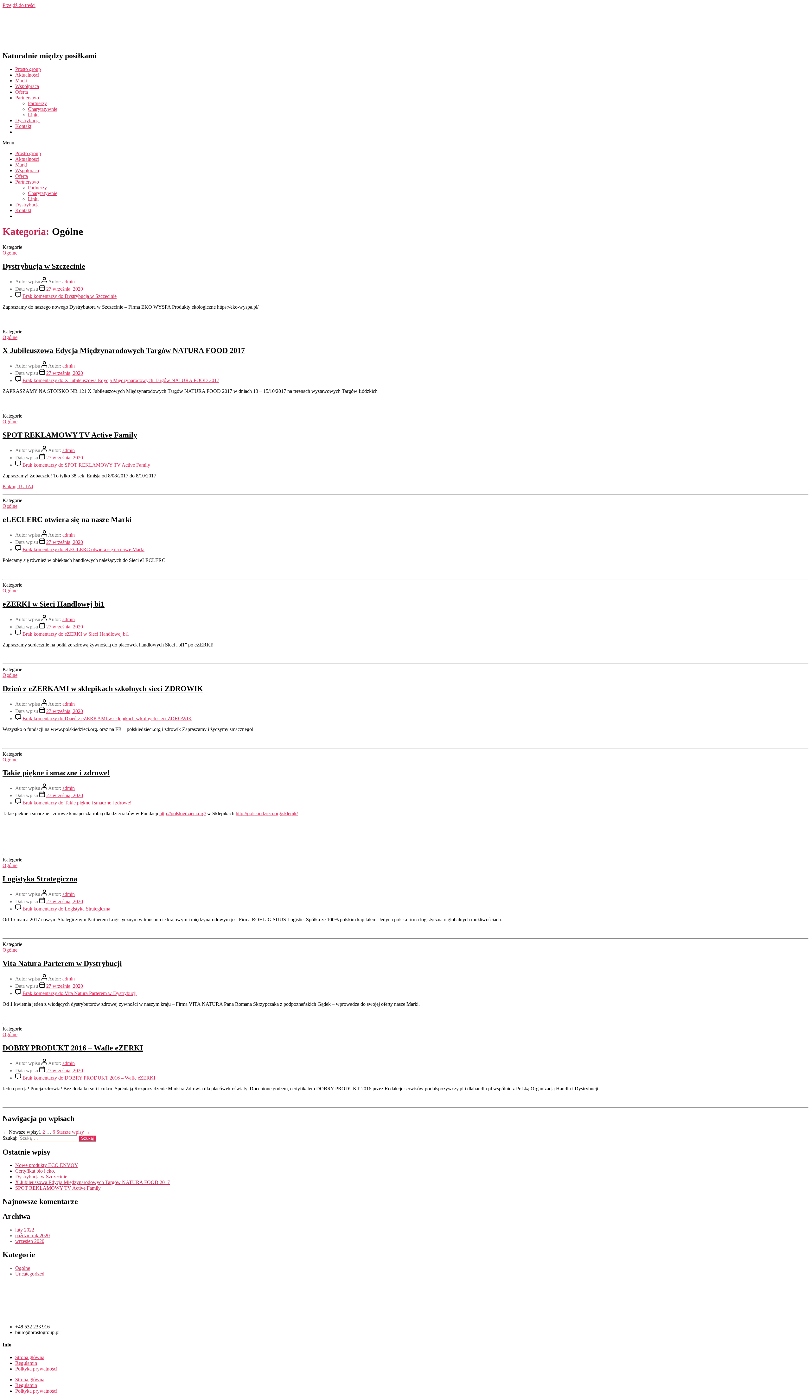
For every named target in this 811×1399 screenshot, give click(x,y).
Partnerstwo (27, 97)
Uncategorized (29, 1273)
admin (68, 281)
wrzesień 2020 (29, 1241)
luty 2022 (24, 1229)
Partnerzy (37, 103)
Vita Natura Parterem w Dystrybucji (62, 963)
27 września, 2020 (64, 289)
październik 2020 (32, 1235)
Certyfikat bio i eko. (35, 1171)
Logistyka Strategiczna (40, 879)
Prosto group (28, 69)
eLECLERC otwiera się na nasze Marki (67, 519)
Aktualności (27, 75)
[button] (405, 143)
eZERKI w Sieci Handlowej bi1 (54, 604)
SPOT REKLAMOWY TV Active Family (70, 435)
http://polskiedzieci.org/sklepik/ (267, 813)
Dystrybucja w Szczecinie (44, 266)
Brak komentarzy (69, 296)
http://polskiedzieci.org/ (182, 813)
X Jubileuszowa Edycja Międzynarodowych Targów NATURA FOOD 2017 (124, 350)
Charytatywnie (42, 109)
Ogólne (10, 252)
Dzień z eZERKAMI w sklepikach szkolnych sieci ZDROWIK (103, 688)
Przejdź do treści (19, 5)
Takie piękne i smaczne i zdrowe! (56, 773)
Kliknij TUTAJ (18, 486)
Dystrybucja (27, 120)
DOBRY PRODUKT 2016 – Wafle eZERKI (73, 1048)
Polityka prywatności (36, 1368)
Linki (33, 114)
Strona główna (29, 1357)
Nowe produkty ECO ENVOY (46, 1165)
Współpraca (27, 86)
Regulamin (26, 1363)
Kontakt (23, 126)
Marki (21, 80)
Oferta (21, 92)
